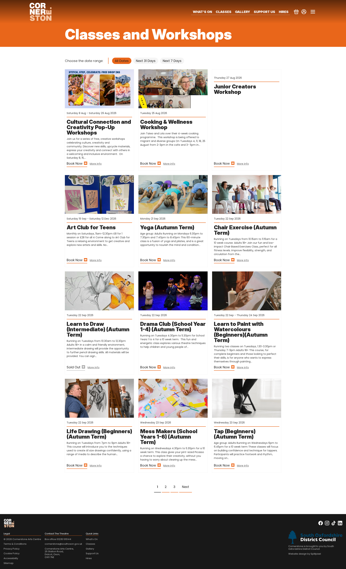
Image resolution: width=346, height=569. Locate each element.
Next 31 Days (146, 61)
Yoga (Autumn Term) (167, 227)
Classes (223, 12)
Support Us (264, 12)
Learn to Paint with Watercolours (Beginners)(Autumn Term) (241, 332)
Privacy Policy (11, 548)
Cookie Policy (11, 553)
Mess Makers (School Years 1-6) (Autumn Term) (168, 437)
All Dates (122, 61)
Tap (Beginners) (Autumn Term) (235, 434)
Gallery (242, 12)
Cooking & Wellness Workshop (166, 124)
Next (185, 487)
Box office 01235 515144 (58, 539)
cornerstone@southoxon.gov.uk (63, 544)
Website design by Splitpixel (304, 553)
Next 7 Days (172, 61)
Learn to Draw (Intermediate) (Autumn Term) (98, 329)
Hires (284, 12)
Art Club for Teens (91, 227)
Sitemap (9, 563)
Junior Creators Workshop (235, 89)
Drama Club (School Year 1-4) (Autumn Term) (173, 326)
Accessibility (11, 558)
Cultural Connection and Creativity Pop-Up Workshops (99, 127)
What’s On (202, 12)
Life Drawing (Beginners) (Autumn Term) (99, 434)
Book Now (75, 163)
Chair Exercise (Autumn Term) (245, 230)
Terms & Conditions (15, 544)
